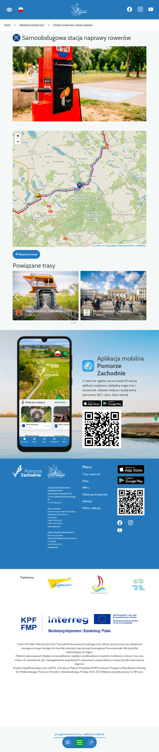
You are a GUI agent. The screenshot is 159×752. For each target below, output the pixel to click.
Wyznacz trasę (27, 254)
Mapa (85, 481)
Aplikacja (87, 501)
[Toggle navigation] (79, 742)
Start (7, 25)
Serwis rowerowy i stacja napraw (72, 25)
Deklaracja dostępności (95, 494)
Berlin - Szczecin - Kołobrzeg (44, 311)
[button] (79, 185)
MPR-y (86, 487)
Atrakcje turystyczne (32, 25)
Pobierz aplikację (91, 508)
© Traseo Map (109, 245)
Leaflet (97, 245)
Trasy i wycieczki (91, 474)
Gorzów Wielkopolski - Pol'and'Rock (117, 311)
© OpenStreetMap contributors (131, 245)
